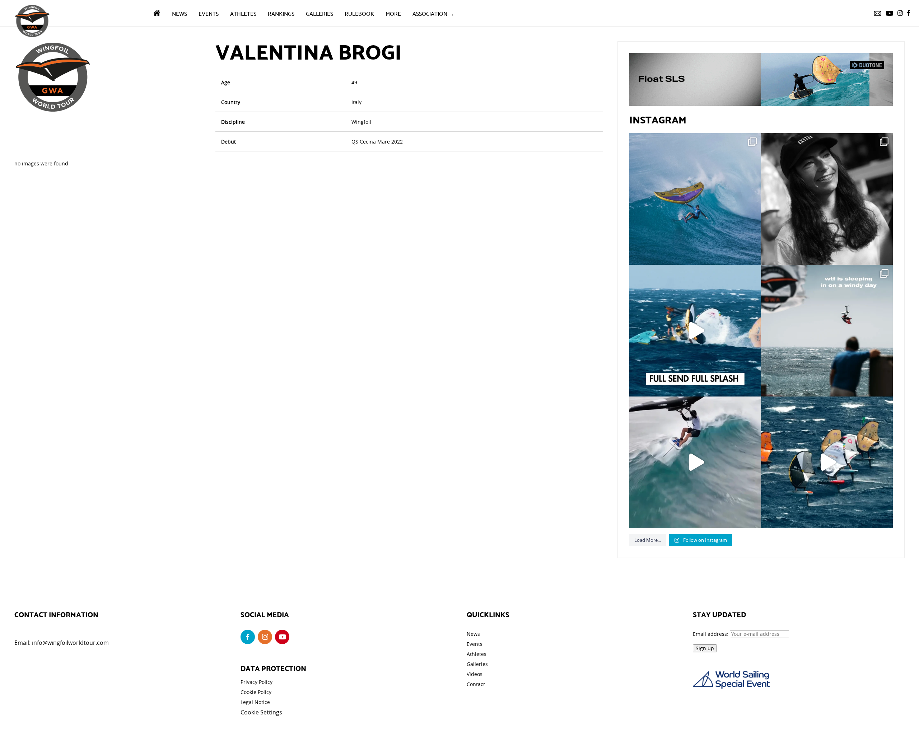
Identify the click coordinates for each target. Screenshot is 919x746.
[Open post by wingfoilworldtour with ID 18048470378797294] (827, 199)
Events (209, 13)
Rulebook (359, 13)
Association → (433, 13)
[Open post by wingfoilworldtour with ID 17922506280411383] (695, 199)
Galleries (319, 13)
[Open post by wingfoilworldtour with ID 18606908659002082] (695, 331)
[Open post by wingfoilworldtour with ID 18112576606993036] (695, 462)
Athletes (243, 13)
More (393, 13)
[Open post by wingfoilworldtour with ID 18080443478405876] (827, 331)
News (179, 13)
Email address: (711, 633)
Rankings (281, 13)
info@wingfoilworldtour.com (70, 643)
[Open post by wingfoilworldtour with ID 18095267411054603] (827, 462)
